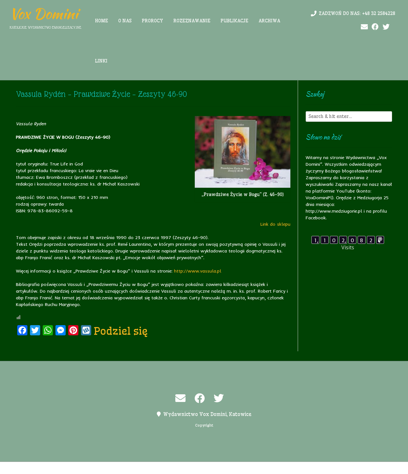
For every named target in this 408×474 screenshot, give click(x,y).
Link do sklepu (275, 224)
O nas (125, 21)
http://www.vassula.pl (197, 271)
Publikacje (234, 21)
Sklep (282, 468)
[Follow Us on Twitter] (386, 27)
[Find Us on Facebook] (375, 27)
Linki (101, 61)
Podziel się (121, 331)
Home (101, 21)
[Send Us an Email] (364, 27)
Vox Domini (44, 13)
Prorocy (152, 21)
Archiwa (269, 21)
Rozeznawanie (191, 21)
